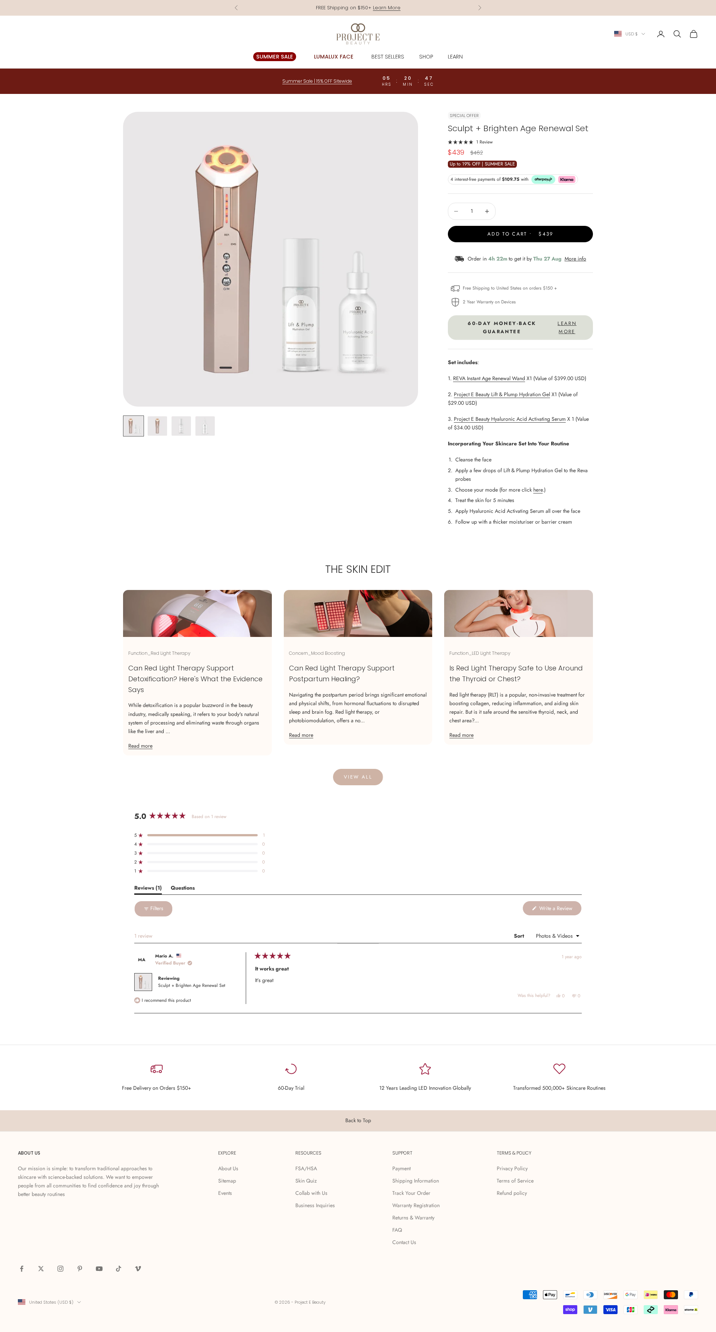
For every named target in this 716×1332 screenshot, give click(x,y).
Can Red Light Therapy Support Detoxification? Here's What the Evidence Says (195, 678)
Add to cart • (520, 233)
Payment (401, 1168)
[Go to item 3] (181, 426)
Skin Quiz (306, 1180)
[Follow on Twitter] (41, 1268)
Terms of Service (515, 1180)
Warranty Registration (416, 1205)
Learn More (387, 7)
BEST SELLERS (387, 56)
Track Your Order (411, 1193)
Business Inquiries (315, 1205)
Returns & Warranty (413, 1217)
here (538, 489)
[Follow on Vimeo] (138, 1268)
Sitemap (227, 1180)
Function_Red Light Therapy (159, 653)
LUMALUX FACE (334, 56)
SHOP (426, 56)
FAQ (397, 1230)
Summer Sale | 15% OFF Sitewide (317, 81)
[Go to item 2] (157, 426)
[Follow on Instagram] (60, 1268)
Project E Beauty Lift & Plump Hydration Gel (502, 394)
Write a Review (560, 910)
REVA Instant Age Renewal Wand (489, 378)
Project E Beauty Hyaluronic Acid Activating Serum (510, 419)
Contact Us (404, 1242)
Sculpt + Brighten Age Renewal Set (191, 985)
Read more (140, 745)
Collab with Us (311, 1193)
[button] (470, 142)
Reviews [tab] (148, 889)
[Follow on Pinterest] (80, 1268)
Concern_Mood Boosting (317, 653)
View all (358, 776)
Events (225, 1193)
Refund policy (512, 1193)
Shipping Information (415, 1180)
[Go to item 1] (133, 426)
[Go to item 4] (205, 426)
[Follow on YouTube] (99, 1268)
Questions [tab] (183, 889)
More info (575, 258)
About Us (228, 1168)
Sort (519, 936)
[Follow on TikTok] (118, 1268)
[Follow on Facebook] (21, 1268)
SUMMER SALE (274, 56)
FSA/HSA (306, 1168)
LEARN (455, 56)
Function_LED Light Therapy (480, 653)
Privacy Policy (512, 1168)
